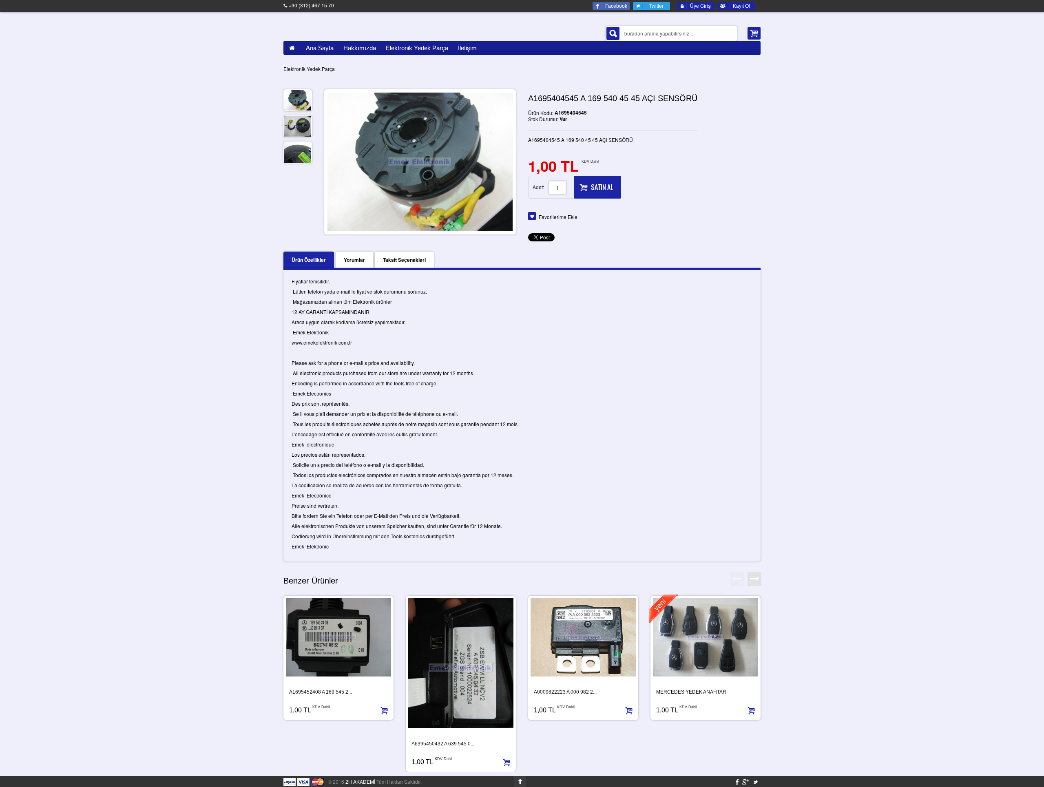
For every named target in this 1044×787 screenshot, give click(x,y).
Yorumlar (354, 259)
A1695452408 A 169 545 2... (320, 692)
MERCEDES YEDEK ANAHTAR (691, 692)
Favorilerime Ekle (558, 216)
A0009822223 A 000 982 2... (565, 692)
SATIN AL (602, 187)
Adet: (538, 186)
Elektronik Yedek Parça (309, 68)
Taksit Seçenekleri (404, 259)
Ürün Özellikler (309, 259)
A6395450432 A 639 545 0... (442, 744)
